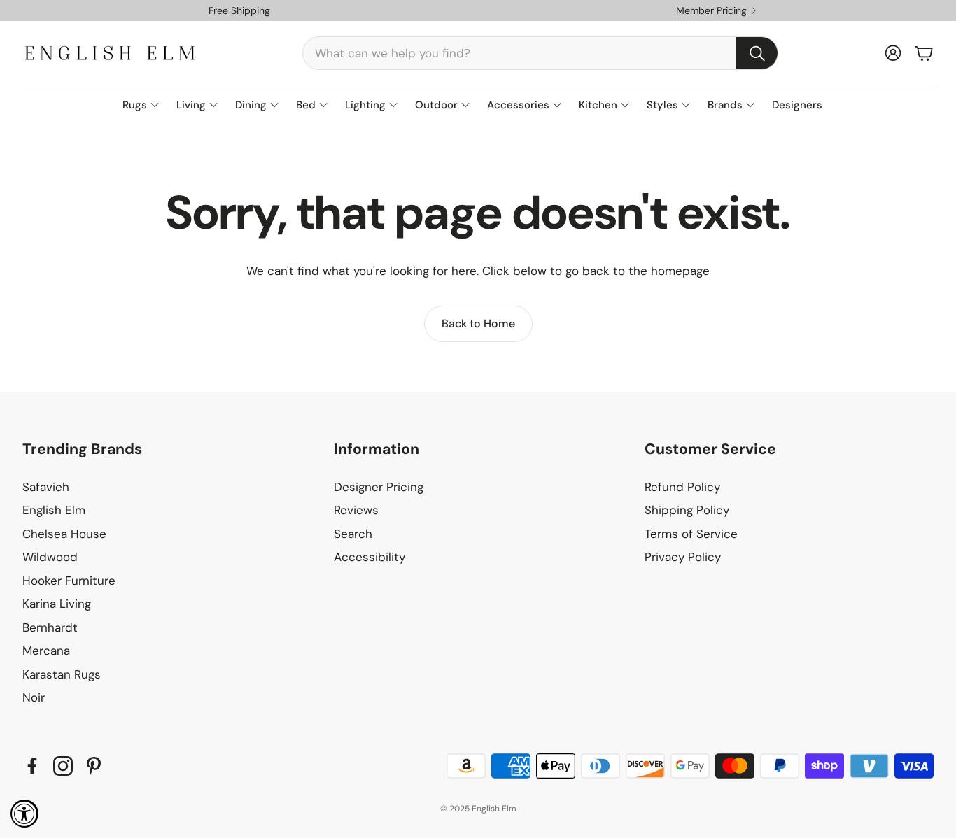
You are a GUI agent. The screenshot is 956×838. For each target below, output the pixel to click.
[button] (540, 53)
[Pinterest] (94, 766)
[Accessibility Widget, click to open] (24, 814)
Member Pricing (711, 10)
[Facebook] (32, 766)
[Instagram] (63, 766)
